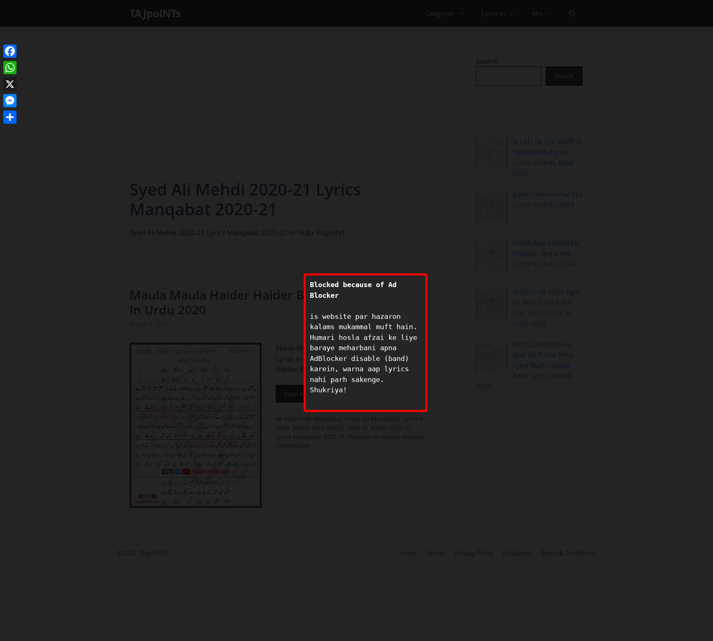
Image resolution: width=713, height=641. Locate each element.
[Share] (10, 117)
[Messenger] (10, 100)
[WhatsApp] (10, 67)
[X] (10, 84)
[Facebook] (10, 51)
